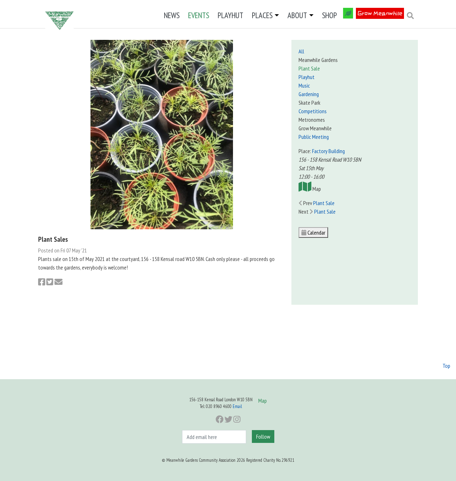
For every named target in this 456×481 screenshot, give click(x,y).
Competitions (313, 111)
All (301, 51)
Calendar (315, 232)
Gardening (309, 94)
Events (198, 15)
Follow (263, 436)
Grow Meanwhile (380, 13)
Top (446, 365)
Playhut (230, 15)
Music (304, 85)
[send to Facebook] (41, 282)
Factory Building (328, 151)
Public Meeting (314, 136)
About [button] (297, 15)
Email (237, 406)
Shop (329, 15)
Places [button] (262, 15)
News (172, 15)
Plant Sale (309, 68)
